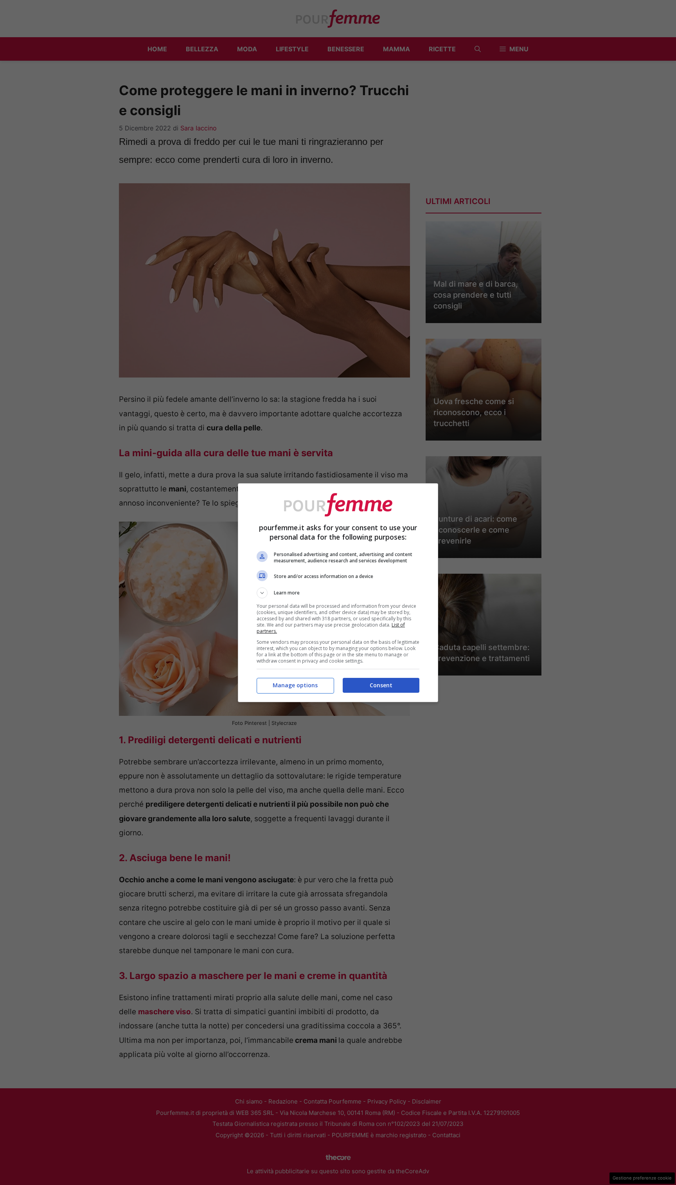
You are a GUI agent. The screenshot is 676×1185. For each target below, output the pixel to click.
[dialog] (338, 592)
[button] (338, 592)
